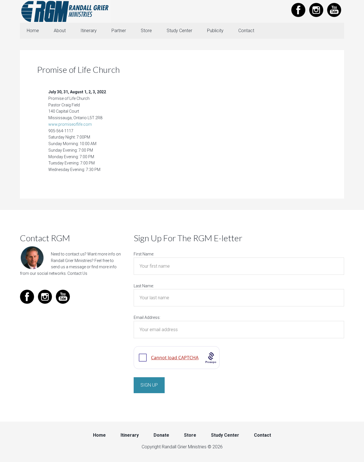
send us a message (68, 267)
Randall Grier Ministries (65, 11)
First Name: (144, 254)
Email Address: (147, 317)
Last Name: (144, 286)
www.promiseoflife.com (70, 124)
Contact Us (77, 273)
